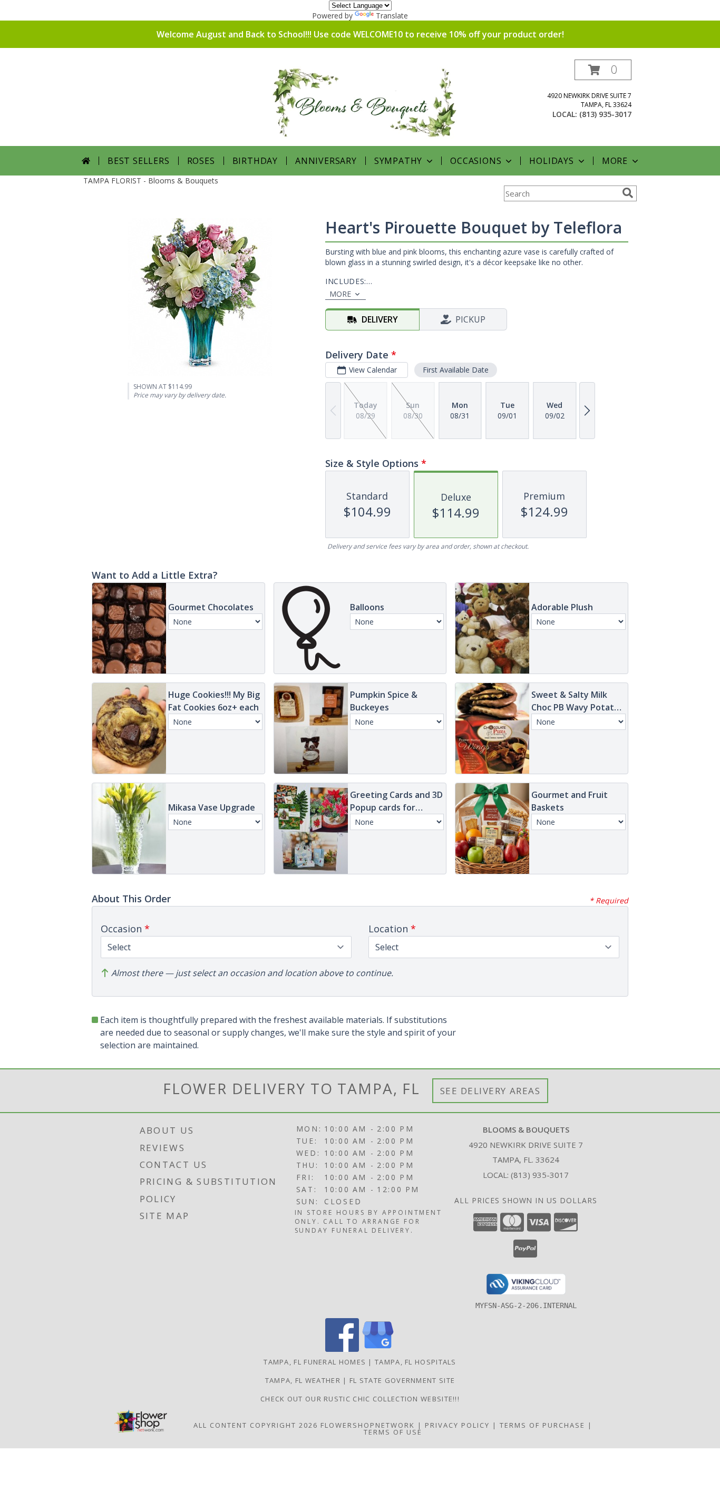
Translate (392, 16)
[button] (603, 70)
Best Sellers (139, 161)
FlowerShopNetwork (367, 1425)
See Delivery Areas (490, 1091)
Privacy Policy (457, 1425)
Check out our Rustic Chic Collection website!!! (360, 1398)
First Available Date (456, 370)
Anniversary (326, 161)
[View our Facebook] (342, 1349)
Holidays (551, 161)
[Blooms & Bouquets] (364, 103)
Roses (201, 161)
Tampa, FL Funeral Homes (315, 1362)
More (615, 161)
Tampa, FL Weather (302, 1380)
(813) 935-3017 (605, 114)
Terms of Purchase (542, 1425)
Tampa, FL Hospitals (415, 1362)
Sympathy (398, 161)
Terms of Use (393, 1432)
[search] (627, 193)
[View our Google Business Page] (378, 1349)
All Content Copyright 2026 (255, 1425)
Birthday (255, 161)
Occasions (475, 161)
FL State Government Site (402, 1380)
